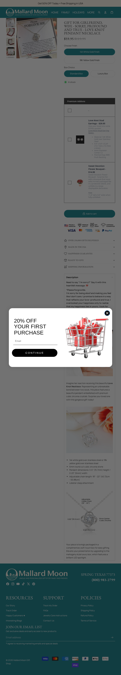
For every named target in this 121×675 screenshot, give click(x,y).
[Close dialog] (107, 313)
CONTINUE (34, 352)
